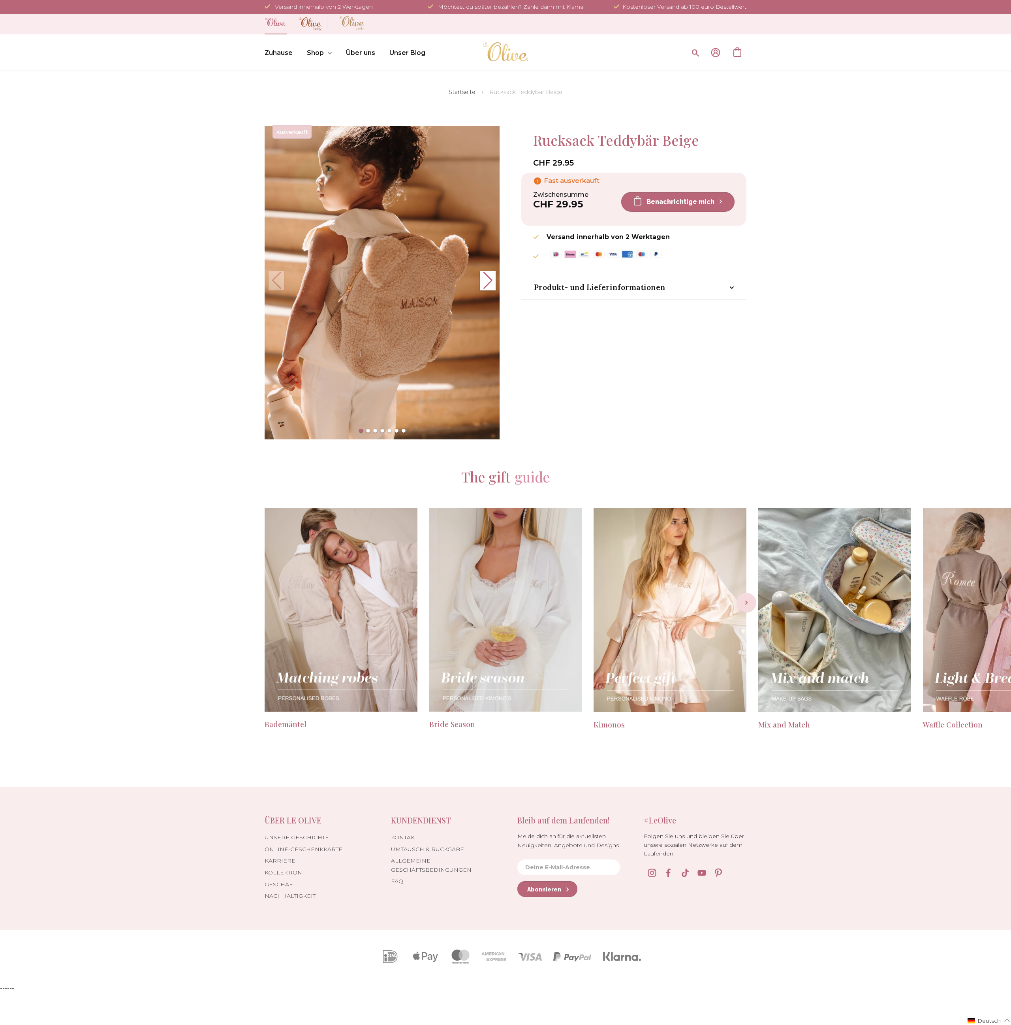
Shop (315, 53)
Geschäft (280, 884)
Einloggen (715, 52)
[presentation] (746, 602)
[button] (361, 431)
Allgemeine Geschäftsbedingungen (431, 865)
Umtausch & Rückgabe (427, 849)
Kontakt (404, 837)
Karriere (280, 860)
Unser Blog (407, 53)
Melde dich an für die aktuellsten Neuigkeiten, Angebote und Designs (568, 840)
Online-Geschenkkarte (303, 849)
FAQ (397, 881)
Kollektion (283, 872)
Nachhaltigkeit (290, 895)
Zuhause (279, 53)
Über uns (360, 53)
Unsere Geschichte (297, 837)
